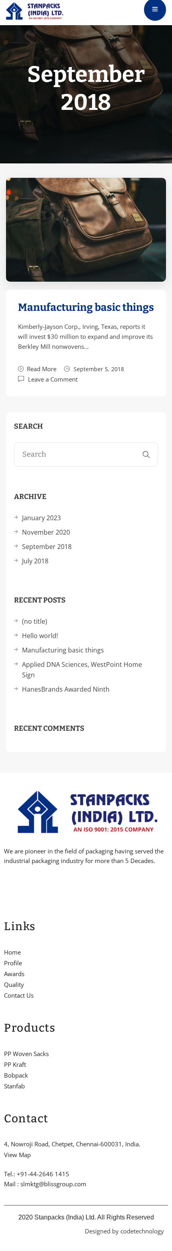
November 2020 (46, 532)
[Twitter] (20, 885)
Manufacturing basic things (86, 307)
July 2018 (35, 561)
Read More (41, 369)
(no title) (34, 621)
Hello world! (40, 635)
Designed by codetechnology (124, 1231)
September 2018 (47, 546)
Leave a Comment (53, 378)
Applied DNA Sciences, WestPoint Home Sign (82, 669)
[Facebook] (6, 885)
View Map (17, 1155)
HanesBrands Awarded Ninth (66, 689)
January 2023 (41, 517)
